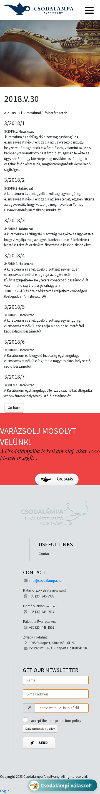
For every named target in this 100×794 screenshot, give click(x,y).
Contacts (45, 553)
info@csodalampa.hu (45, 580)
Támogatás (63, 479)
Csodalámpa (39, 9)
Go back (14, 407)
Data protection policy (40, 729)
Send (43, 742)
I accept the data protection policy (55, 720)
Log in (4, 791)
